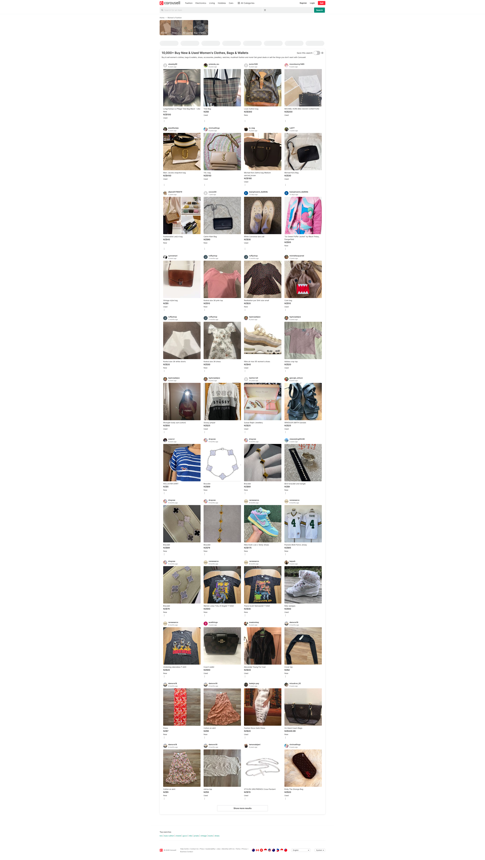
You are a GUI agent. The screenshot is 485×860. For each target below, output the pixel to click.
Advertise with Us (228, 849)
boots (210, 836)
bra (161, 836)
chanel (178, 836)
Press (202, 849)
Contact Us (194, 849)
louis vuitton (169, 836)
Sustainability (210, 849)
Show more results (243, 808)
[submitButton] (319, 10)
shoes (217, 836)
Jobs (218, 849)
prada (196, 836)
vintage (203, 836)
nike (190, 836)
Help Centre (184, 849)
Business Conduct (186, 852)
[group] (242, 27)
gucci (185, 836)
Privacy (244, 849)
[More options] (164, 121)
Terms (238, 849)
